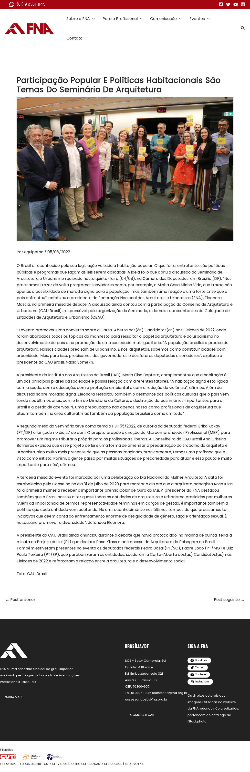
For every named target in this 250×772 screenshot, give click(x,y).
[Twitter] (228, 4)
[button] (92, 19)
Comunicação (163, 18)
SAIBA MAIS (13, 697)
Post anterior (20, 600)
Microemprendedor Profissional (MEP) (183, 432)
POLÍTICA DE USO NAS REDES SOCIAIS (96, 764)
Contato (74, 38)
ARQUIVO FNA (134, 764)
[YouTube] (235, 4)
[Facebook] (221, 4)
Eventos (197, 18)
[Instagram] (243, 4)
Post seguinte (229, 600)
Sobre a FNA (78, 18)
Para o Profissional (120, 18)
